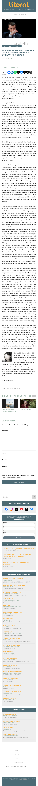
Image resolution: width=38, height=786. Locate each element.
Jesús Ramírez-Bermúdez (12, 672)
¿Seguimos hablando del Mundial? (12, 635)
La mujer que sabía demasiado (11, 695)
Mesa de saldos (8, 722)
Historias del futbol (8, 701)
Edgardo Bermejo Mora (12, 612)
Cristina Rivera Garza (11, 638)
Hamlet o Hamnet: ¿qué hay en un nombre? (15, 737)
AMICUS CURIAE (8, 587)
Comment (5, 430)
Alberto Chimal (9, 625)
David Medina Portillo (11, 721)
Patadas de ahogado (9, 648)
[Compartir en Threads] (18, 72)
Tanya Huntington (9, 566)
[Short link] (30, 72)
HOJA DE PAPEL (8, 681)
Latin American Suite (10, 736)
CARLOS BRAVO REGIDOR (11, 551)
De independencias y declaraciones (13, 588)
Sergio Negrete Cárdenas (13, 579)
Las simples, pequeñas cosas (11, 668)
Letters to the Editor (16, 762)
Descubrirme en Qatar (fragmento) (9, 410)
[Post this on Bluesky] (21, 72)
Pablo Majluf (8, 598)
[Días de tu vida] (28, 403)
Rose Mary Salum (9, 714)
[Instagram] (11, 509)
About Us (16, 754)
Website (4, 466)
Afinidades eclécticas (11, 600)
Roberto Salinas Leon (11, 645)
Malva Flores (8, 728)
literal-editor (7, 558)
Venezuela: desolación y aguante (12, 655)
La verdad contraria (10, 593)
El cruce (6, 626)
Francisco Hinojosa (11, 678)
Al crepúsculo (8, 700)
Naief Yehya (7, 632)
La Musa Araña (8, 680)
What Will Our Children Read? (11, 622)
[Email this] (27, 72)
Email (4, 460)
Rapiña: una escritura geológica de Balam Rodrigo (17, 641)
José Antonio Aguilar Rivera (14, 585)
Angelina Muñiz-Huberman (13, 685)
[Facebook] (6, 509)
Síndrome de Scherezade (12, 607)
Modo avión (7, 666)
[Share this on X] (24, 72)
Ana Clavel (7, 605)
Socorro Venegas (10, 665)
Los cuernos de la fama (9, 608)
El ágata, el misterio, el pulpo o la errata (14, 731)
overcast (6, 640)
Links (16, 758)
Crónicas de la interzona (12, 633)
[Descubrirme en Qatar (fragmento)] (10, 403)
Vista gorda (7, 693)
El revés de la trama (10, 613)
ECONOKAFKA (7, 580)
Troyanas (6, 620)
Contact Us (16, 770)
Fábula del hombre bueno (10, 724)
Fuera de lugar (8, 653)
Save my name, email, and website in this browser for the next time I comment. (18, 476)
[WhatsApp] (15, 72)
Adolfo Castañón (10, 658)
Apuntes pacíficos (8, 615)
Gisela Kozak (8, 652)
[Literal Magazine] (19, 4)
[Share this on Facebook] (9, 72)
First (4, 526)
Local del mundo (9, 660)
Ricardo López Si (9, 698)
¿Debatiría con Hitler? (9, 602)
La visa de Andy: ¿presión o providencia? (18, 549)
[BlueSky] (31, 509)
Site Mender (23, 779)
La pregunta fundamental (10, 717)
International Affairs (16, 43)
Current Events (7, 19)
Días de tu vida (25, 409)
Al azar (5, 686)
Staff (16, 750)
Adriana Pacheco (9, 618)
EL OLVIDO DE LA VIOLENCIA (12, 675)
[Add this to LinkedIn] (12, 72)
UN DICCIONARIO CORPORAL (12, 673)
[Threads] (26, 509)
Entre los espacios (10, 716)
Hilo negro (7, 729)
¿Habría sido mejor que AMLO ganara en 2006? (16, 582)
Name (4, 453)
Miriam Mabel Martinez (12, 691)
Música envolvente (8, 688)
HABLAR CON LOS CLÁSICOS (12, 628)
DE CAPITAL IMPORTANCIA (11, 646)
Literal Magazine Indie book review (16, 766)
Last (4, 530)
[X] (16, 509)
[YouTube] (21, 509)
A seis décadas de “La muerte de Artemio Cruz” (16, 661)
